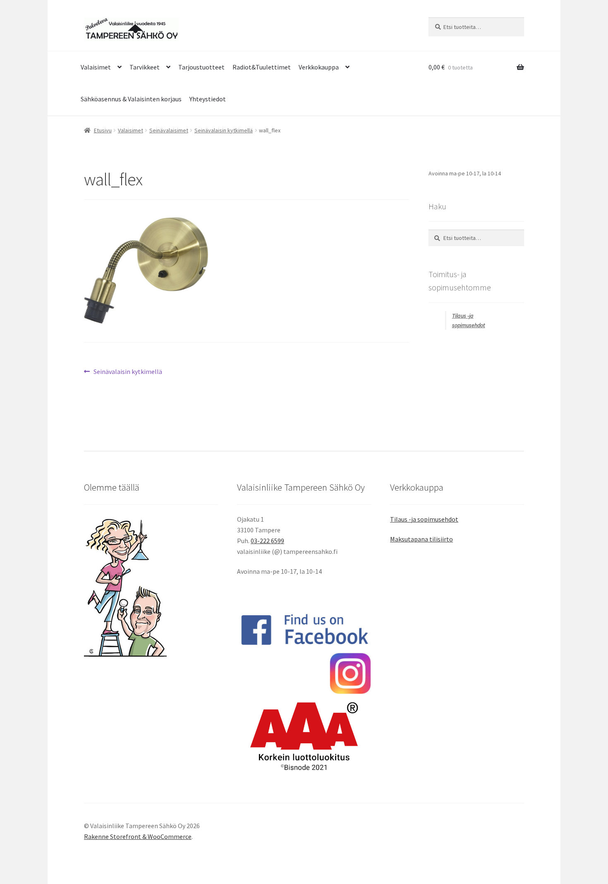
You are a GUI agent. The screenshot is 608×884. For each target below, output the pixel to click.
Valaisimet (96, 67)
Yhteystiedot (207, 99)
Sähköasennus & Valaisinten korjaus (131, 99)
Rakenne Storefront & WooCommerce (137, 836)
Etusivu (103, 130)
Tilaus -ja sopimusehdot (424, 519)
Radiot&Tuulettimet (261, 67)
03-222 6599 (267, 541)
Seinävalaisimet (168, 130)
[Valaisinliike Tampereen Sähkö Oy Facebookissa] (304, 629)
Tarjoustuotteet (201, 67)
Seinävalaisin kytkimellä (223, 130)
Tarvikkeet (144, 67)
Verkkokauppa (319, 67)
